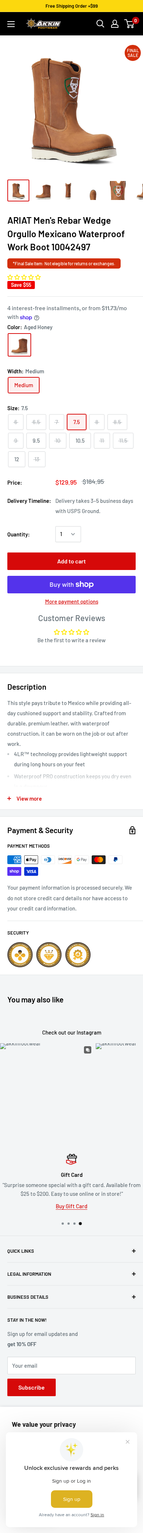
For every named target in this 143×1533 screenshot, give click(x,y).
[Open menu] (11, 24)
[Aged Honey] (19, 345)
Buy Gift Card (71, 1206)
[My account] (114, 24)
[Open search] (100, 24)
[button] (24, 277)
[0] (129, 23)
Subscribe (31, 1387)
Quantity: (18, 534)
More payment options (71, 601)
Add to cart (71, 561)
